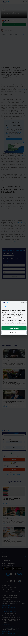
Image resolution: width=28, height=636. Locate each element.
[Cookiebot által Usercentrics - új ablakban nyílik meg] (21, 302)
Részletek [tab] (14, 306)
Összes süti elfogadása (14, 328)
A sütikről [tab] (23, 306)
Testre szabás (13, 332)
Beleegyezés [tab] (5, 306)
